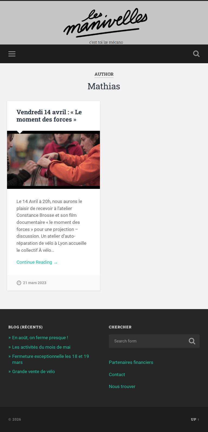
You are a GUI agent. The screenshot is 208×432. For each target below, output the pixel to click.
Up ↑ (195, 419)
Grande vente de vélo (33, 371)
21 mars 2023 (34, 283)
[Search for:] (154, 341)
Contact (117, 374)
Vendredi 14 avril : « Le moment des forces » (49, 115)
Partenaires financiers (131, 362)
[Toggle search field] (196, 54)
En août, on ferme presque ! (40, 337)
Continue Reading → (37, 262)
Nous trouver (122, 386)
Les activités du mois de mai (41, 347)
